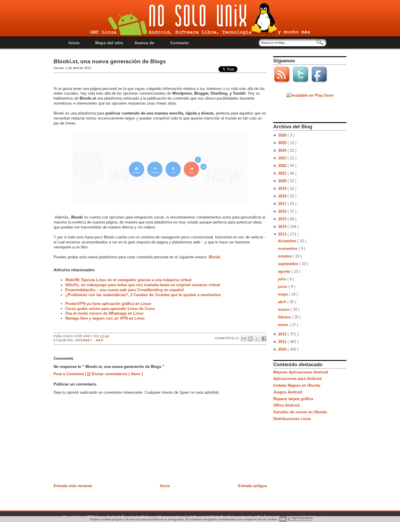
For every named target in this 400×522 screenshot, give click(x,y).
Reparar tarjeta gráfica (293, 399)
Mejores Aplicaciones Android (300, 372)
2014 (283, 226)
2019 (283, 188)
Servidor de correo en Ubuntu (300, 412)
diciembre (287, 241)
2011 (283, 342)
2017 (283, 204)
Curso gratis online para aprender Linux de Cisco (110, 308)
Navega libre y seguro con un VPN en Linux (105, 318)
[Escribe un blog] (250, 339)
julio (282, 279)
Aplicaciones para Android (297, 378)
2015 (283, 219)
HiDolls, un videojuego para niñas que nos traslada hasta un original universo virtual (142, 285)
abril (282, 302)
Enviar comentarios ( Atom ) (117, 374)
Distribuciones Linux (292, 419)
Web (99, 340)
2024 (283, 150)
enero (283, 325)
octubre (285, 256)
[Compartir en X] (257, 339)
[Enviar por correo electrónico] (244, 339)
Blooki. (215, 257)
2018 (283, 196)
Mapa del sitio (109, 42)
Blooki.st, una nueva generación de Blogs (110, 61)
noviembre (288, 248)
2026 (283, 135)
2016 (283, 211)
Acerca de (144, 42)
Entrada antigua (252, 486)
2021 (283, 173)
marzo (284, 309)
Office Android (286, 405)
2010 (283, 349)
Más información (301, 519)
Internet (84, 340)
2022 (283, 165)
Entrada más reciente (73, 486)
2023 (283, 158)
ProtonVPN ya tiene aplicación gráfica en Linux (108, 303)
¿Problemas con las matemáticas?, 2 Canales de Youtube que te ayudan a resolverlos (143, 295)
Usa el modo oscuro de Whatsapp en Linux (104, 313)
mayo (283, 294)
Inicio (74, 42)
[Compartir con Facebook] (264, 339)
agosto (284, 271)
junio (283, 286)
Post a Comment (69, 374)
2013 (283, 234)
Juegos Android (287, 392)
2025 (283, 143)
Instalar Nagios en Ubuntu (296, 385)
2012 (283, 334)
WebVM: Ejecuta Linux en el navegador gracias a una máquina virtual (128, 280)
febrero (285, 317)
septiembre (288, 264)
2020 (283, 181)
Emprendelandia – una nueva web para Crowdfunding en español (124, 290)
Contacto (179, 42)
